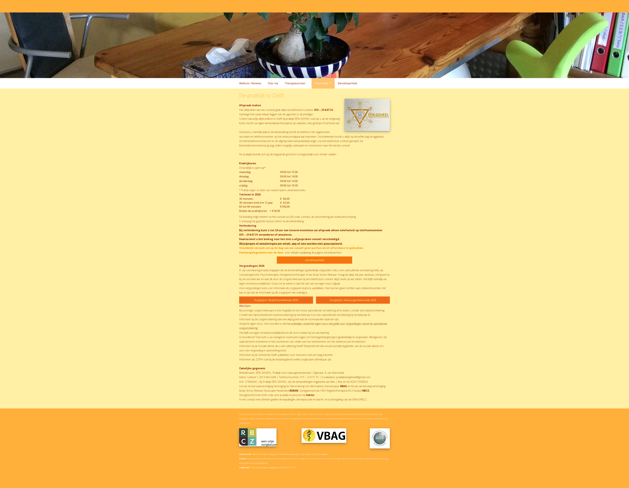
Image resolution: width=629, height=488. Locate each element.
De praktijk (321, 83)
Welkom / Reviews (250, 83)
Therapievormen (295, 83)
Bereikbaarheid (347, 83)
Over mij (273, 83)
